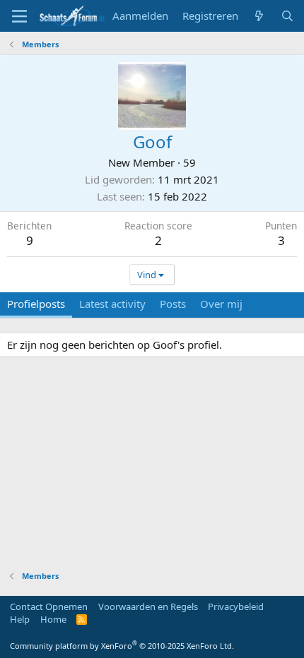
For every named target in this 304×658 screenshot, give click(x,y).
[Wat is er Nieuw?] (259, 16)
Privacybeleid (236, 606)
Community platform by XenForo (122, 645)
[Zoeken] (287, 16)
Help (20, 619)
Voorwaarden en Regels (148, 606)
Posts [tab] (173, 304)
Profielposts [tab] (36, 304)
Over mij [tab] (221, 304)
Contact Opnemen (49, 606)
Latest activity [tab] (112, 304)
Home (53, 619)
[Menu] (19, 16)
